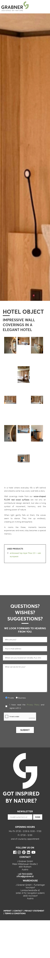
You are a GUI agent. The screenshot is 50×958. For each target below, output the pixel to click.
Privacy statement (34, 910)
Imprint (7, 910)
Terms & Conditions (15, 913)
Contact (17, 910)
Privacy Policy (33, 704)
